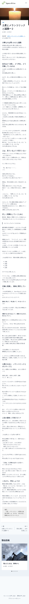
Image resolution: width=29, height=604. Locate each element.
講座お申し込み (21, 596)
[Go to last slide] (4, 556)
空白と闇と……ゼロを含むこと (22, 528)
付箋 (3, 22)
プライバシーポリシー (14, 598)
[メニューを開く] (26, 3)
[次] (25, 556)
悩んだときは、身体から (11, 563)
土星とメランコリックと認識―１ (16, 36)
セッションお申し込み (10, 596)
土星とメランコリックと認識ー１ (7, 528)
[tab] (11, 571)
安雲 (5, 32)
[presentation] (14, 552)
